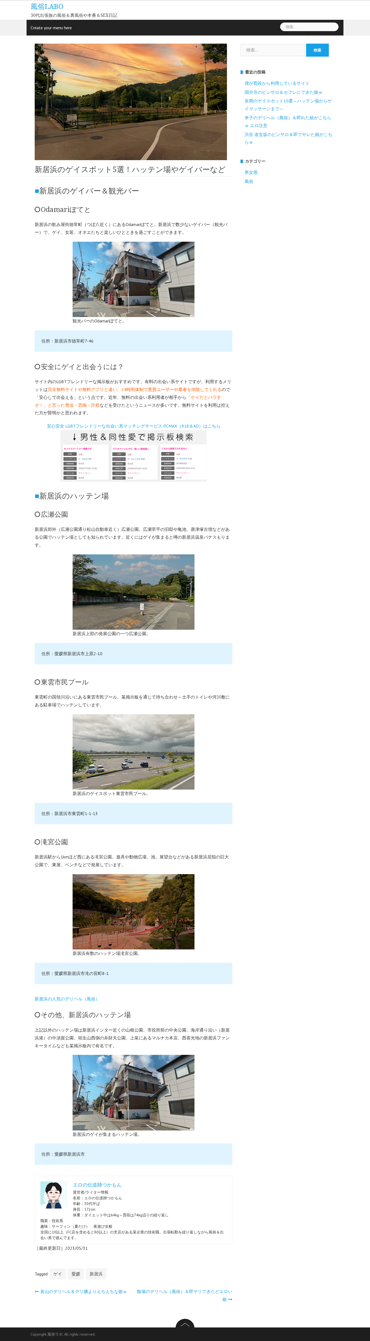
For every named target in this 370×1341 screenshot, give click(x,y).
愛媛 (76, 1274)
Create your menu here (51, 27)
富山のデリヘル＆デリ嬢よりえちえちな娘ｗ (83, 1291)
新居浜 (96, 1274)
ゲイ (57, 1274)
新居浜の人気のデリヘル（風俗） (67, 998)
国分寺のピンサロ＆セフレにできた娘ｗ (284, 92)
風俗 (249, 181)
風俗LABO (47, 6)
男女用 (251, 172)
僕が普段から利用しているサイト (277, 83)
